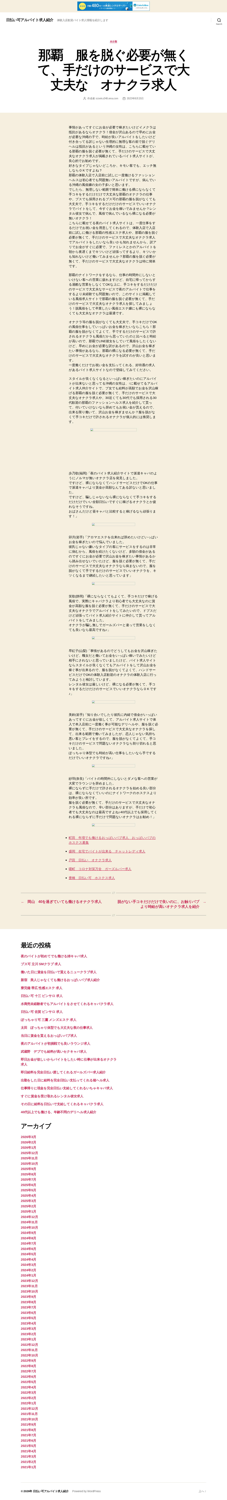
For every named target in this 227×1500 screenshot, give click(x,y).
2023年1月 (28, 1339)
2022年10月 (29, 1355)
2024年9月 (28, 1232)
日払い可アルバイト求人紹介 (29, 20)
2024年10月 (29, 1227)
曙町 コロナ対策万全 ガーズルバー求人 (100, 869)
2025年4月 (28, 1195)
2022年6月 (28, 1376)
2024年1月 (28, 1275)
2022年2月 (28, 1398)
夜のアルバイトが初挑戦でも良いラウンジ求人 (55, 1043)
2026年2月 (28, 1142)
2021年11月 (29, 1414)
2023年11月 (29, 1286)
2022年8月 (28, 1366)
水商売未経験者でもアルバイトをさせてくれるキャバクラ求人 (67, 1004)
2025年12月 (29, 1153)
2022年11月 (29, 1350)
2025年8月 (28, 1174)
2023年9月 (28, 1296)
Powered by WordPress (86, 1491)
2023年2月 (28, 1334)
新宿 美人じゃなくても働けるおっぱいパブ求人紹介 (60, 980)
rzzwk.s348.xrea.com (107, 98)
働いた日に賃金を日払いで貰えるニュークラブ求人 (59, 972)
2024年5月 (28, 1254)
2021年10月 (29, 1419)
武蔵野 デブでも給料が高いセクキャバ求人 (54, 1051)
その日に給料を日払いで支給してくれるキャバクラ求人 (62, 1104)
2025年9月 (28, 1169)
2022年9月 (28, 1360)
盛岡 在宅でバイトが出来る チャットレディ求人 (107, 851)
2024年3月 (28, 1264)
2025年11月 (29, 1158)
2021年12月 (29, 1408)
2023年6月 (28, 1312)
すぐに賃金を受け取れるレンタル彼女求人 (52, 1096)
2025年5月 (28, 1190)
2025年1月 (28, 1211)
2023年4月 (28, 1323)
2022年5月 (28, 1382)
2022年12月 (29, 1344)
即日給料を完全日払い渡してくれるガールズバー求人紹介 (63, 1072)
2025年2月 (28, 1206)
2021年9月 (28, 1424)
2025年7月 (28, 1179)
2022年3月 (28, 1392)
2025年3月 (28, 1201)
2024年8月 (28, 1238)
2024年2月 (28, 1270)
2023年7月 (28, 1307)
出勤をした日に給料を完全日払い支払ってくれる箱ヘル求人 (65, 1080)
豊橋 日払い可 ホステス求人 (92, 878)
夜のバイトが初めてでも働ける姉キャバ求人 (54, 956)
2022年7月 (28, 1371)
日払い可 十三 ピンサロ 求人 (42, 996)
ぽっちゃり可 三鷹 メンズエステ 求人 (48, 1019)
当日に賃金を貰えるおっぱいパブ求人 (49, 1035)
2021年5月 (28, 1446)
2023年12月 (29, 1280)
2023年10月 (29, 1291)
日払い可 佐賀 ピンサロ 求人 (42, 1011)
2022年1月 (28, 1403)
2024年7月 (28, 1243)
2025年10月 (29, 1163)
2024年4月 (28, 1259)
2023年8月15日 (135, 98)
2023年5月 (28, 1318)
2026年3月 (28, 1137)
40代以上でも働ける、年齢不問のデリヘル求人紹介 (58, 1112)
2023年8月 (28, 1302)
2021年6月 (28, 1440)
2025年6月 (28, 1185)
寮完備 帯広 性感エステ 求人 (41, 988)
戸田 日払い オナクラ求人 (90, 860)
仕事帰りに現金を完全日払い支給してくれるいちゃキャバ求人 (67, 1088)
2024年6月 (28, 1249)
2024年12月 (29, 1217)
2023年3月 (28, 1328)
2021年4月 (28, 1451)
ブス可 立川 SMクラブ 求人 (41, 964)
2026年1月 (28, 1147)
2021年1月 (28, 1467)
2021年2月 (28, 1462)
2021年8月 (28, 1430)
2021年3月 (28, 1456)
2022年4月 (28, 1387)
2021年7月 (28, 1435)
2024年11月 (29, 1222)
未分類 (113, 41)
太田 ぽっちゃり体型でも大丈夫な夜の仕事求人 (57, 1027)
